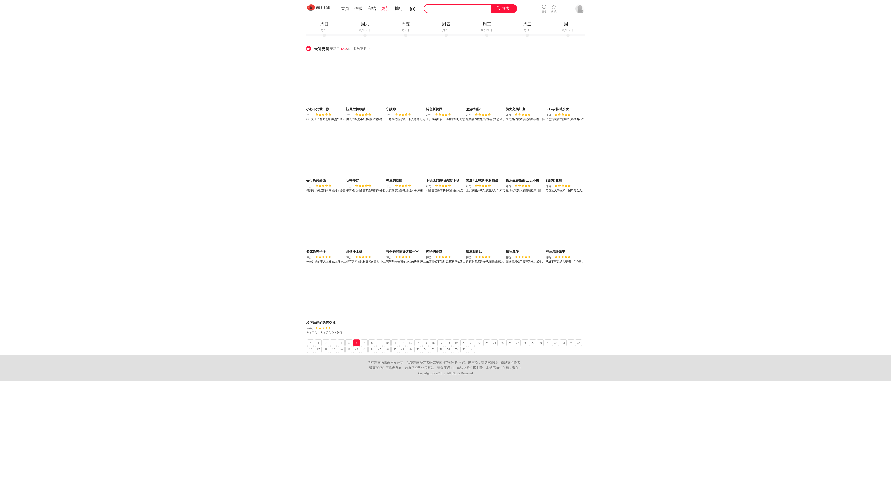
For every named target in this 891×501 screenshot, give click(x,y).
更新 (385, 8)
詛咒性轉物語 (356, 109)
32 (555, 342)
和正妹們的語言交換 (321, 322)
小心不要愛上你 (317, 109)
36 (310, 349)
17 (440, 342)
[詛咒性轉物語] (365, 80)
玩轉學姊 (352, 180)
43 (364, 349)
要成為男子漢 (316, 251)
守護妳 (391, 109)
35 (578, 342)
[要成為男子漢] (325, 222)
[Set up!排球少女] (565, 80)
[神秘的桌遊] (445, 222)
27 (517, 342)
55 (456, 349)
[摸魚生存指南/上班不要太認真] (525, 151)
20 (463, 342)
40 (341, 349)
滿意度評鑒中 (555, 251)
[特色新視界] (445, 80)
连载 (358, 8)
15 (425, 342)
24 (494, 342)
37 (318, 349)
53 (440, 349)
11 (395, 342)
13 (410, 342)
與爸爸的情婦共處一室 (402, 251)
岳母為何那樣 (316, 180)
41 (349, 349)
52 (433, 349)
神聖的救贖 (394, 180)
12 (402, 342)
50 (417, 349)
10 (387, 342)
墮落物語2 (473, 109)
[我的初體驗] (565, 151)
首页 (345, 8)
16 (433, 342)
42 (356, 349)
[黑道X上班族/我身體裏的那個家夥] (485, 151)
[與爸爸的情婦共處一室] (405, 222)
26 (509, 342)
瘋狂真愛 (512, 251)
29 (532, 342)
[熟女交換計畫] (525, 80)
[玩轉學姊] (365, 151)
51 (425, 349)
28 (525, 342)
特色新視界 (434, 109)
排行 (399, 8)
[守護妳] (405, 80)
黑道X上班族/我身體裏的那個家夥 (490, 180)
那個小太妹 (354, 251)
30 (540, 342)
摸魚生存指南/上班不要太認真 (527, 180)
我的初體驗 (554, 180)
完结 (372, 8)
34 (571, 342)
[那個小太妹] (365, 222)
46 (387, 349)
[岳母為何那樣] (325, 151)
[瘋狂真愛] (525, 222)
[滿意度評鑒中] (565, 222)
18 (448, 342)
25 (502, 342)
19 (456, 342)
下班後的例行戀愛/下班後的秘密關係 (452, 180)
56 (463, 349)
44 (372, 349)
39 (333, 349)
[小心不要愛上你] (325, 80)
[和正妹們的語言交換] (325, 293)
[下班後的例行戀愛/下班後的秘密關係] (445, 151)
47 (395, 349)
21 (471, 342)
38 (326, 349)
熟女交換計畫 (515, 109)
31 (548, 342)
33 (563, 342)
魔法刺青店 (474, 251)
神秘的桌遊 (434, 251)
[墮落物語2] (485, 80)
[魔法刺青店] (485, 222)
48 (402, 349)
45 (379, 349)
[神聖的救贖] (405, 151)
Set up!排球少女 (557, 109)
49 (410, 349)
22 (479, 342)
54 (448, 349)
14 (417, 342)
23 (486, 342)
